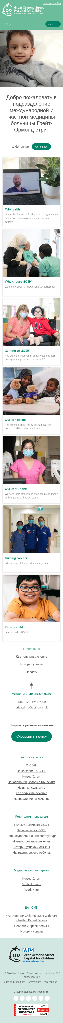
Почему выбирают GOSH (31, 825)
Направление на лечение (32, 799)
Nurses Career (31, 776)
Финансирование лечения (31, 841)
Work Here (31, 889)
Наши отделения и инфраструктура (31, 836)
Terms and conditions (14, 981)
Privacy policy (50, 981)
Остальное (41, 146)
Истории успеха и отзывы (31, 847)
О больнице (31, 649)
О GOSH (31, 765)
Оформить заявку (31, 736)
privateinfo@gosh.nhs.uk (31, 707)
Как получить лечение (31, 656)
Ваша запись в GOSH (31, 771)
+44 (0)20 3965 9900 (31, 702)
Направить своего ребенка (31, 852)
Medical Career (31, 884)
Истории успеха (31, 664)
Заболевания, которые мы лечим (31, 782)
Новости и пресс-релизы (31, 926)
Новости (31, 672)
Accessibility (34, 981)
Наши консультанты (32, 787)
